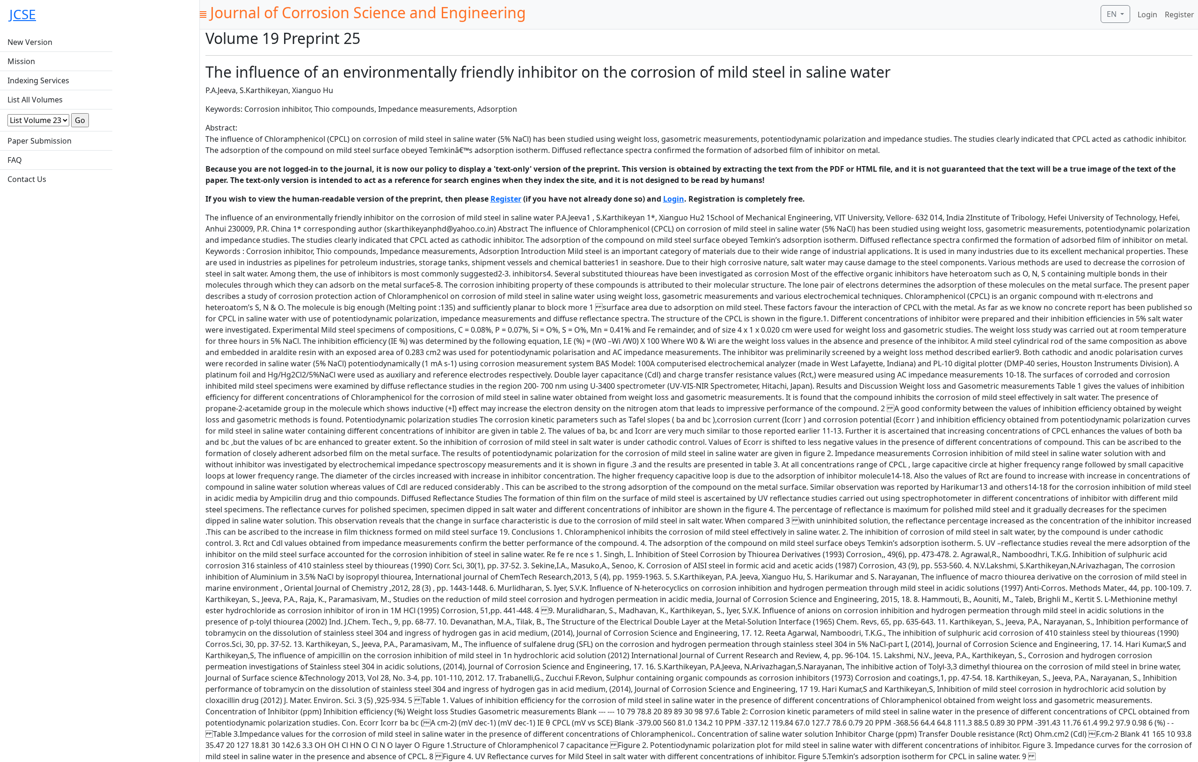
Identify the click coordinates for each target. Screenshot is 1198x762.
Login (1147, 14)
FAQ (14, 160)
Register (1179, 14)
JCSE (22, 14)
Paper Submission (39, 141)
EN (1112, 14)
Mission (21, 61)
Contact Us (26, 179)
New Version (29, 42)
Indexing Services (38, 80)
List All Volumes (35, 99)
